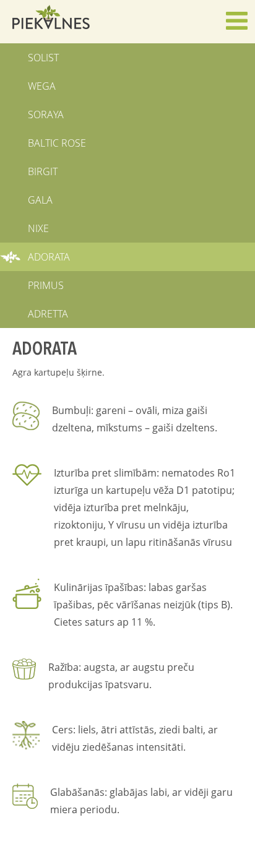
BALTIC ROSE (57, 143)
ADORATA (49, 257)
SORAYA (46, 114)
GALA (40, 200)
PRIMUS (46, 285)
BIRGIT (43, 171)
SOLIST (43, 57)
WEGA (42, 86)
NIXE (38, 228)
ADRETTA (48, 314)
